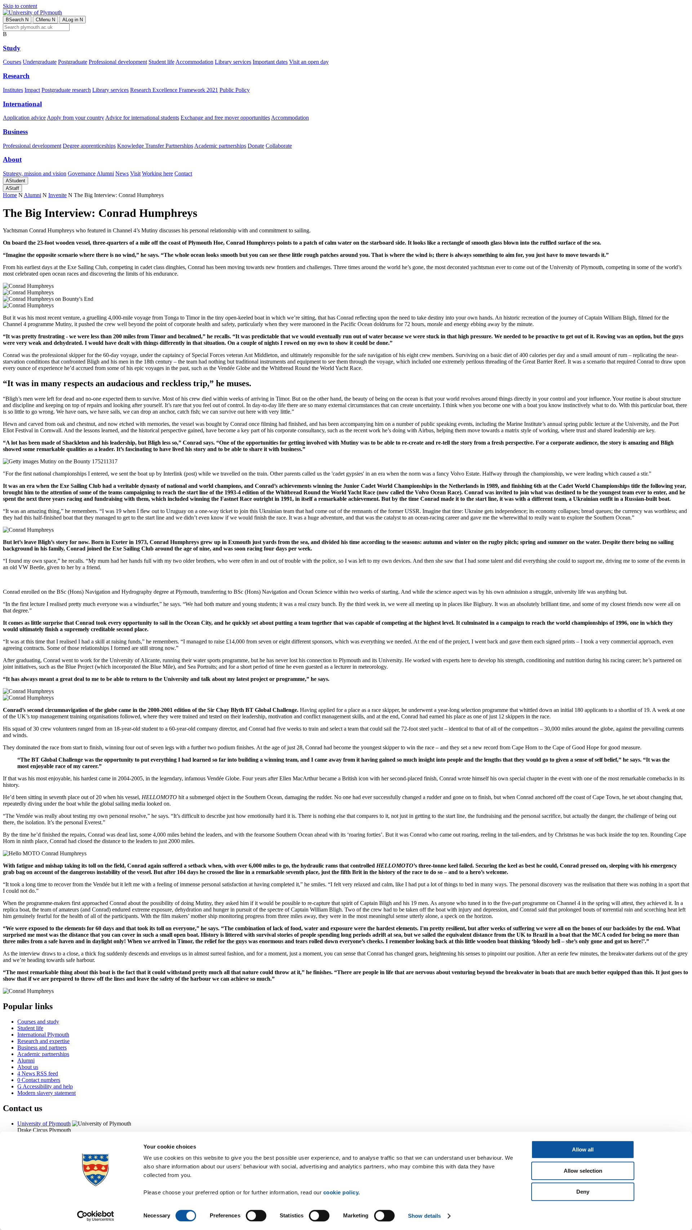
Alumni (105, 173)
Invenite (57, 195)
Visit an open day (309, 62)
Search (17, 19)
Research (16, 76)
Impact (32, 90)
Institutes (13, 90)
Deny (582, 1192)
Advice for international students (142, 118)
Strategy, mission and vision (34, 173)
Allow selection (583, 1171)
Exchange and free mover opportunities (225, 118)
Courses (12, 62)
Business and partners (42, 1047)
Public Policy (234, 90)
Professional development (118, 62)
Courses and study (38, 1022)
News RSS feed (37, 1073)
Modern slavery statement (46, 1093)
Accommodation (194, 62)
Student (15, 180)
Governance (82, 173)
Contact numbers (38, 1080)
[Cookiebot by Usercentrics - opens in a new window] (95, 1216)
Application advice (24, 118)
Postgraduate (72, 62)
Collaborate (279, 146)
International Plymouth (43, 1034)
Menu (45, 19)
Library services (233, 62)
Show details (424, 1216)
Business (15, 131)
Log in (72, 19)
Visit (135, 173)
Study (12, 48)
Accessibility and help (45, 1086)
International (22, 104)
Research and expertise (43, 1041)
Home (10, 195)
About (12, 159)
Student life (161, 62)
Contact (183, 173)
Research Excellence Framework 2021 (174, 90)
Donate (256, 146)
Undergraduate (40, 62)
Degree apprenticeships (89, 146)
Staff (12, 188)
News (122, 173)
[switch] (256, 1215)
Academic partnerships (220, 146)
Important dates (270, 62)
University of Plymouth (44, 1123)
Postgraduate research (66, 90)
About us (27, 1067)
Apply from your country (75, 118)
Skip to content (20, 6)
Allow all (583, 1149)
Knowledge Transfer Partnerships (155, 146)
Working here (157, 173)
